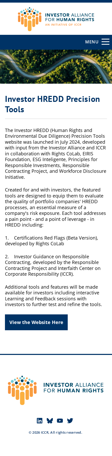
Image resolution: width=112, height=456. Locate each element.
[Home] (56, 15)
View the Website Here (36, 322)
